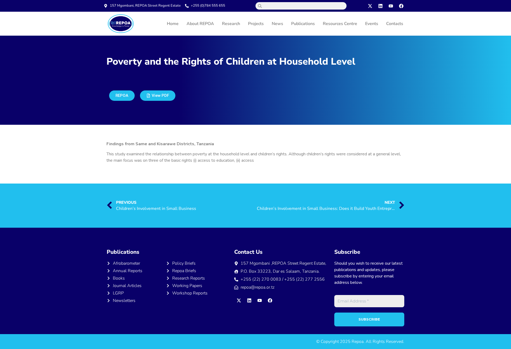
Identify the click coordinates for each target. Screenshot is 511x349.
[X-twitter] (370, 5)
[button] (157, 95)
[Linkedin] (380, 5)
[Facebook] (401, 5)
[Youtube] (390, 5)
